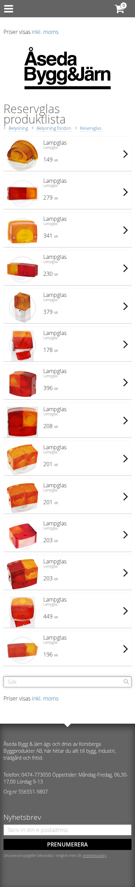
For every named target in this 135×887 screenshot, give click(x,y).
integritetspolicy (95, 855)
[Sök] (126, 682)
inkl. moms (45, 32)
